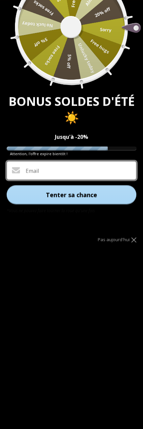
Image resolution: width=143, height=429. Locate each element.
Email (32, 170)
